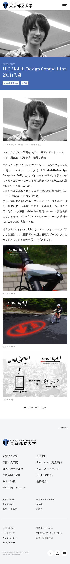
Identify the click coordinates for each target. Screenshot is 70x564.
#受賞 (24, 83)
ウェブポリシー (10, 538)
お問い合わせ (9, 528)
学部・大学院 (10, 462)
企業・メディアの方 (45, 500)
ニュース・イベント (47, 469)
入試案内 (41, 456)
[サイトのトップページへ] (17, 5)
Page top (63, 427)
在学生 (39, 504)
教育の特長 (9, 481)
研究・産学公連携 (13, 469)
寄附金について (43, 528)
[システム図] (35, 374)
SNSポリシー (9, 543)
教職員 (39, 509)
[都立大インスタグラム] (57, 553)
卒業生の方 (8, 504)
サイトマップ (9, 533)
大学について (10, 456)
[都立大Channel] (64, 553)
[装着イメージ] (35, 268)
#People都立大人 (11, 83)
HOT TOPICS (44, 475)
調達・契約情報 (43, 538)
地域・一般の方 (10, 509)
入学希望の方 (9, 500)
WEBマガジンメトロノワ (47, 533)
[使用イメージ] (35, 321)
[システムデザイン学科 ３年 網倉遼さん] (35, 120)
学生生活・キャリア (14, 487)
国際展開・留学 (11, 475)
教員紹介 (41, 481)
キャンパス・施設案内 (49, 462)
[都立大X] (50, 553)
